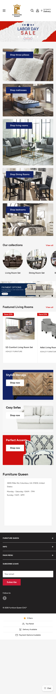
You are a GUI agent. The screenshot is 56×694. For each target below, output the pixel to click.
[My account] (37, 10)
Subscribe (12, 582)
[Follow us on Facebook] (5, 598)
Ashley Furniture (14, 351)
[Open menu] (4, 11)
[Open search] (32, 10)
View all (49, 245)
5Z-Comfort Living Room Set (19, 347)
